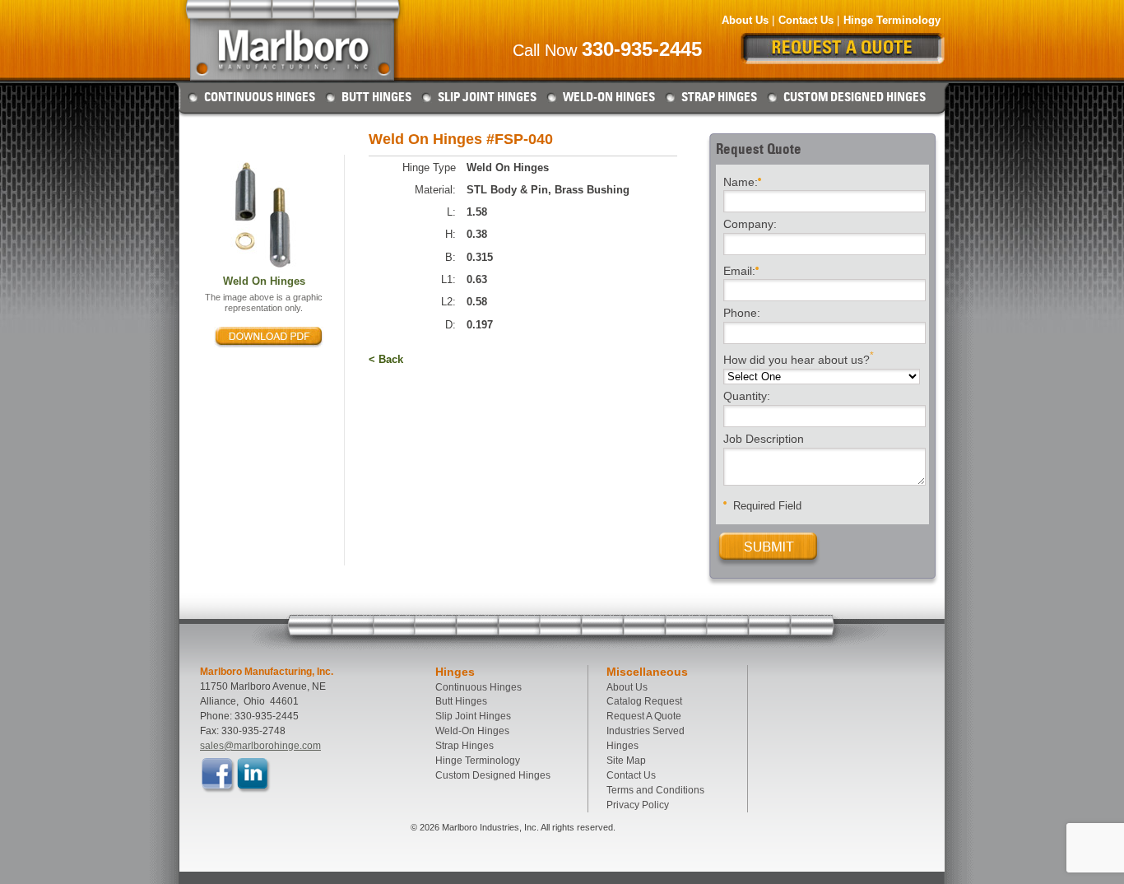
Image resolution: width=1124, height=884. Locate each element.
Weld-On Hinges (609, 97)
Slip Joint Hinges (487, 97)
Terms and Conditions (655, 790)
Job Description (763, 439)
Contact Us (806, 20)
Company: (750, 224)
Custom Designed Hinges (854, 97)
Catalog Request (644, 701)
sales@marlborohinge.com (260, 745)
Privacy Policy (637, 805)
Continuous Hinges (259, 97)
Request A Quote (643, 716)
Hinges (622, 745)
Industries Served (645, 731)
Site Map (626, 760)
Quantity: (746, 396)
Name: (740, 181)
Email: (739, 270)
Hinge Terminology (892, 20)
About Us (745, 20)
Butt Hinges (376, 97)
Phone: (741, 313)
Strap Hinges (719, 97)
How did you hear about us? (798, 358)
